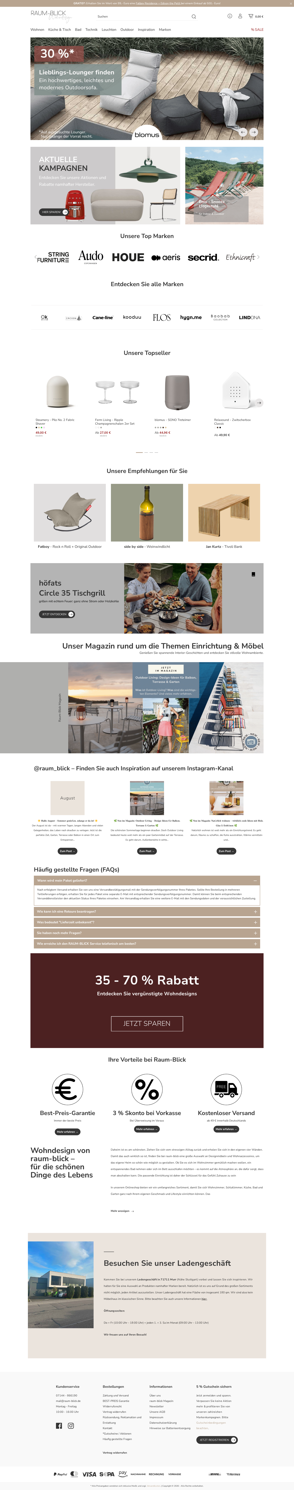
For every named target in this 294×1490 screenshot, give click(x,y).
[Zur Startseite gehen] (57, 17)
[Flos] (161, 317)
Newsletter (157, 1406)
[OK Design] (44, 317)
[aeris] (53, 257)
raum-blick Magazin (161, 1401)
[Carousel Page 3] (151, 452)
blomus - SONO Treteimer (173, 420)
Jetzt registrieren (214, 1440)
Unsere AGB (157, 1412)
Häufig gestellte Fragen (117, 1439)
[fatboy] (240, 257)
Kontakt (107, 1428)
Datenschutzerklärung (163, 1423)
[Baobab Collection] (220, 317)
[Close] (291, 3)
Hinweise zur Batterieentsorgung (170, 1428)
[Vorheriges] (243, 132)
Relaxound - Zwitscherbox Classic (232, 422)
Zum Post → (67, 851)
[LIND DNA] (249, 317)
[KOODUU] (132, 317)
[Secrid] (90, 257)
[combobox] (143, 17)
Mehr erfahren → (67, 1132)
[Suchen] (194, 17)
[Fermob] (203, 257)
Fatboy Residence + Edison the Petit (158, 3)
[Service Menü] (230, 17)
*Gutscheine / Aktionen (117, 1434)
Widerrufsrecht (112, 1406)
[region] (147, 88)
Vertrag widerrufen (114, 1412)
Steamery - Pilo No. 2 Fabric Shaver (55, 422)
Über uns (155, 1395)
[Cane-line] (103, 317)
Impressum (156, 1417)
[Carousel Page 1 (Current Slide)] (139, 452)
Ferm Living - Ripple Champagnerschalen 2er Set (114, 422)
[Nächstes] (253, 132)
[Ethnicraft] (128, 257)
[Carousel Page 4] (156, 452)
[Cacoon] (73, 317)
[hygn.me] (191, 317)
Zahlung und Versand (116, 1395)
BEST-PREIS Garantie (116, 1401)
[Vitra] (165, 257)
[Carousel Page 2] (146, 452)
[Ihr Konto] (240, 17)
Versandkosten (153, 1486)
